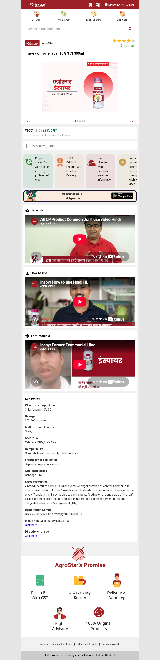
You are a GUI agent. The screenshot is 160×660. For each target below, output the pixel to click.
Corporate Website (111, 644)
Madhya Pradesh (121, 4)
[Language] (98, 5)
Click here (31, 525)
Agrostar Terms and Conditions (56, 644)
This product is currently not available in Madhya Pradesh (80, 655)
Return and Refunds (87, 644)
